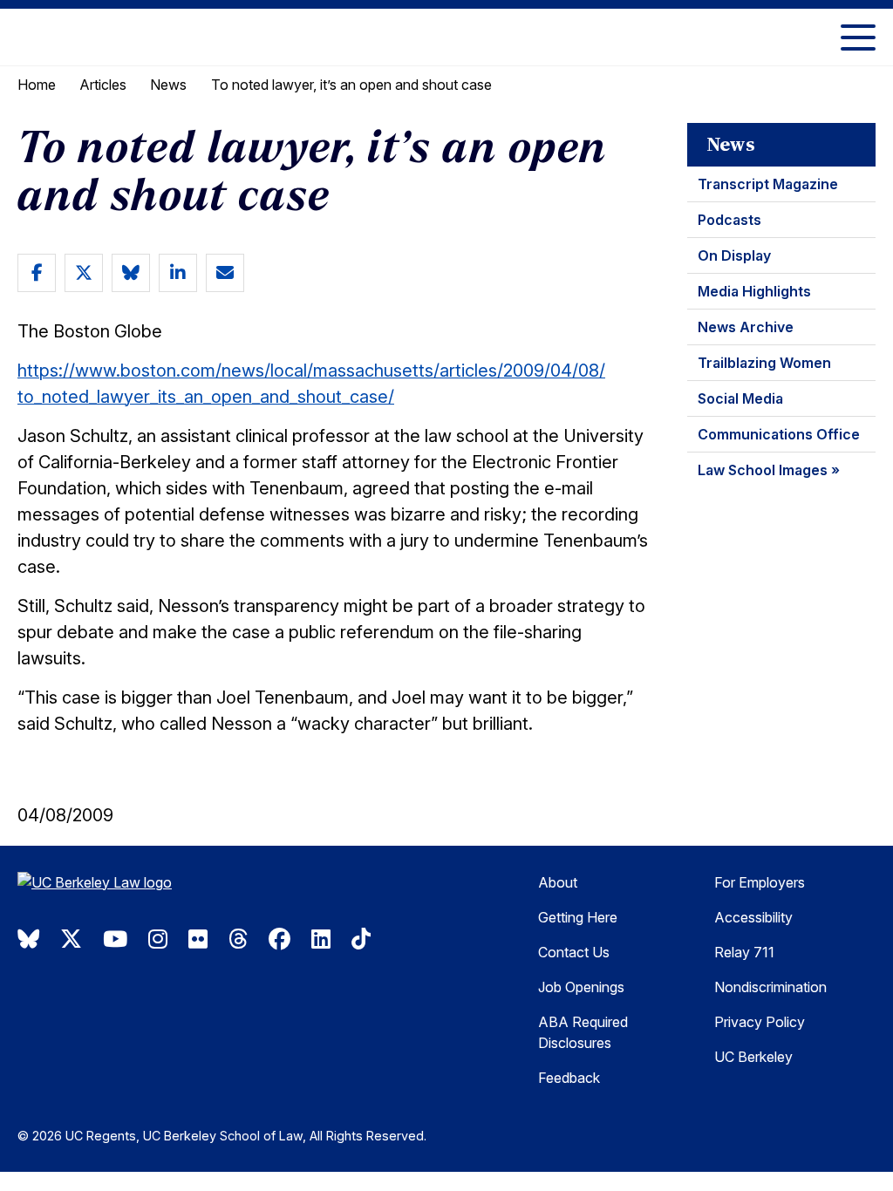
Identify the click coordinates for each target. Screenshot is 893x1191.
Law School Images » (769, 470)
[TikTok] (361, 939)
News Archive (746, 327)
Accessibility (753, 917)
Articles (102, 84)
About (557, 882)
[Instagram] (157, 939)
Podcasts (729, 219)
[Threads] (238, 939)
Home (36, 84)
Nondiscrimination (770, 987)
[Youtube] (115, 939)
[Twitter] (71, 939)
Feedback (569, 1077)
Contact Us (574, 952)
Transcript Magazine (768, 184)
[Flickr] (198, 939)
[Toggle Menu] (858, 37)
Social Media (740, 398)
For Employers (759, 882)
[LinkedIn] (321, 939)
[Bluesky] (28, 939)
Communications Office (779, 434)
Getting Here (577, 917)
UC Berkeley (753, 1056)
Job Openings (581, 987)
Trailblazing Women (764, 362)
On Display (734, 255)
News (168, 84)
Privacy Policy (759, 1022)
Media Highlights (754, 291)
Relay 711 (744, 952)
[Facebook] (279, 939)
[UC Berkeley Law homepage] (135, 889)
